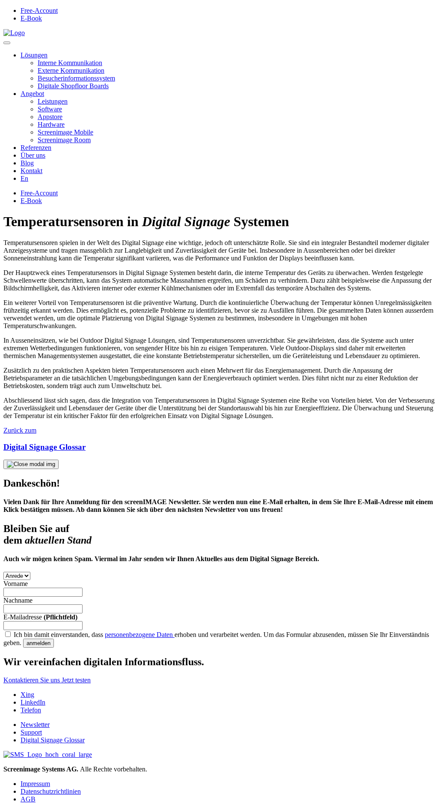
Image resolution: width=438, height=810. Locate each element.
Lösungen (34, 55)
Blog (27, 163)
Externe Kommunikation (71, 70)
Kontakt (31, 170)
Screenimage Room (64, 139)
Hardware (51, 124)
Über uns (33, 155)
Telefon (31, 710)
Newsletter (35, 724)
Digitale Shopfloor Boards (73, 86)
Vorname (15, 583)
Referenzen (36, 147)
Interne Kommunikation (70, 62)
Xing (27, 694)
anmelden (38, 643)
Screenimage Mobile (65, 132)
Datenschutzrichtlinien (51, 791)
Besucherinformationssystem (76, 78)
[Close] (31, 464)
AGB (28, 799)
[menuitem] (24, 178)
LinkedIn (33, 702)
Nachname (18, 600)
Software (50, 109)
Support (31, 732)
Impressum (35, 783)
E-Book (31, 18)
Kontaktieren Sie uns (32, 680)
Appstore (50, 116)
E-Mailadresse (40, 617)
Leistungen (53, 101)
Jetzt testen (76, 680)
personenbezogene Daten (140, 634)
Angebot (32, 93)
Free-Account (39, 10)
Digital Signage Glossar (53, 740)
